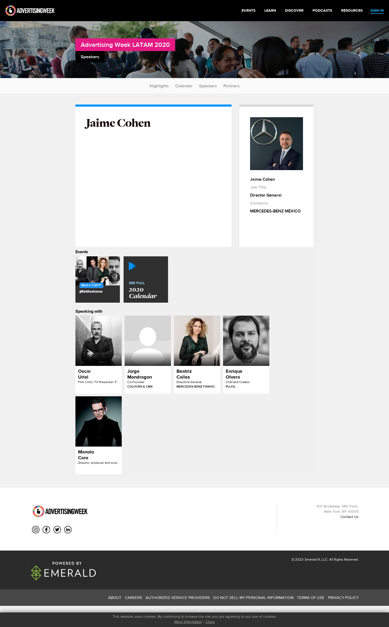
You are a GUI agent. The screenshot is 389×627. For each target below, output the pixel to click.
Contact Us (350, 517)
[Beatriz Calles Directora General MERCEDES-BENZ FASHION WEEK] (197, 341)
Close (210, 622)
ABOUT (114, 597)
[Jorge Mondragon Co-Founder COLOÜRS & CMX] (148, 341)
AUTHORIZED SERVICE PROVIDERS (178, 597)
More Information (188, 622)
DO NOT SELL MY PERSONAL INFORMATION (253, 597)
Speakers (208, 86)
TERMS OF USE (310, 597)
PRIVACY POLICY (343, 597)
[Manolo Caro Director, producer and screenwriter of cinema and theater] (98, 421)
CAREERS (133, 597)
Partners (231, 86)
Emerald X (312, 559)
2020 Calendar (143, 290)
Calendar (184, 86)
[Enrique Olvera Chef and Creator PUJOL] (246, 341)
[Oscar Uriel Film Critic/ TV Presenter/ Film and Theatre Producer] (98, 341)
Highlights (159, 86)
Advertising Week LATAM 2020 (125, 44)
